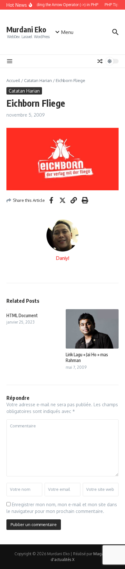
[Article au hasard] (100, 61)
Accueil (13, 80)
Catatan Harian (38, 80)
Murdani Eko (26, 29)
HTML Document (22, 315)
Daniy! (62, 258)
